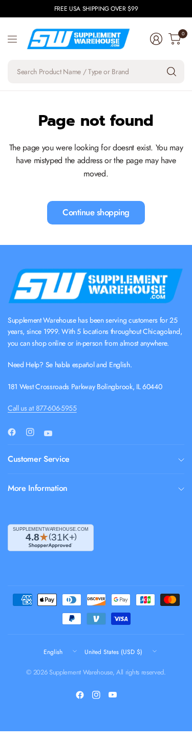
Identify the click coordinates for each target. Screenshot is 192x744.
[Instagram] (34, 432)
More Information (38, 488)
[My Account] (156, 39)
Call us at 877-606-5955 (42, 408)
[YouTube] (52, 433)
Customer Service (39, 459)
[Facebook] (16, 432)
